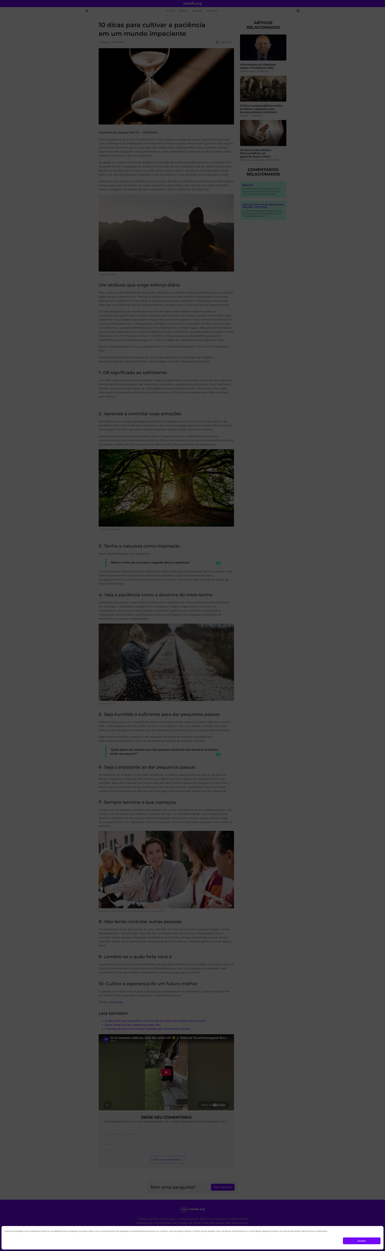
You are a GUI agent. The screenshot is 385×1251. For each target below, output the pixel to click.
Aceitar (362, 1240)
